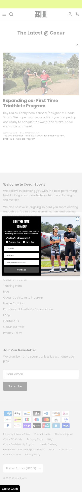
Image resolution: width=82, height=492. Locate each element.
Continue (21, 270)
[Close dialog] (77, 219)
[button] (10, 488)
